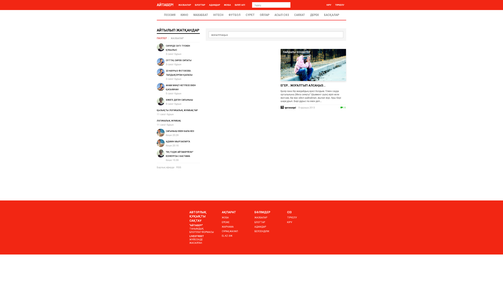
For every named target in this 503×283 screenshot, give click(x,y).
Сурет (250, 15)
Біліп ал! (240, 4)
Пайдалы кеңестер (296, 52)
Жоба (227, 4)
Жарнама (228, 226)
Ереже (225, 222)
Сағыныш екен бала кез (180, 131)
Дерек (314, 15)
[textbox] (276, 34)
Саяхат (299, 15)
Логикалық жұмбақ (169, 120)
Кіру (329, 4)
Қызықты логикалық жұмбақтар (177, 110)
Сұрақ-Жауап (230, 231)
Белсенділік (261, 231)
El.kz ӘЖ (227, 235)
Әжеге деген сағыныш (179, 100)
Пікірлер (162, 38)
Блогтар (200, 4)
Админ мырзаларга (178, 141)
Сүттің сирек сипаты (179, 60)
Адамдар (214, 4)
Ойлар (264, 15)
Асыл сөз (281, 15)
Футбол (234, 15)
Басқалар (331, 15)
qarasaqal (290, 107)
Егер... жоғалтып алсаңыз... (303, 85)
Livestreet (196, 236)
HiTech (218, 15)
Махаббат (200, 15)
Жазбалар (184, 4)
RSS (178, 167)
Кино (184, 15)
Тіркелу (339, 4)
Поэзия (169, 15)
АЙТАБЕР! (165, 5)
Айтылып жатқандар (178, 30)
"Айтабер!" (196, 225)
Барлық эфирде (165, 167)
